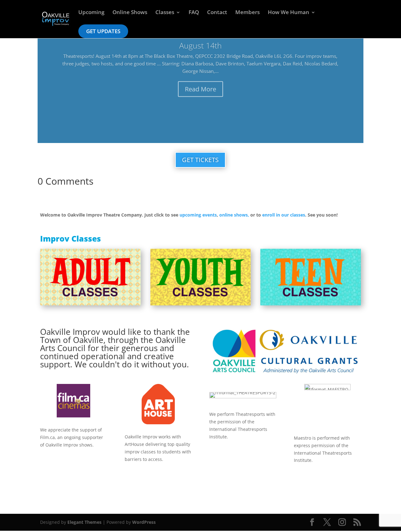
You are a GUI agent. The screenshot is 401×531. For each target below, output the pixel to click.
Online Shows (129, 13)
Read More (200, 87)
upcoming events (198, 215)
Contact (217, 13)
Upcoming (91, 13)
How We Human (288, 13)
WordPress (144, 522)
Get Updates (103, 31)
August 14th (200, 43)
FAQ (194, 13)
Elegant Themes (84, 522)
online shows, (234, 215)
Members (247, 13)
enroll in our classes (283, 215)
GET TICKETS (200, 160)
